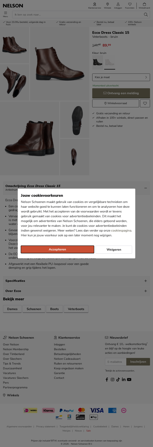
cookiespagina (121, 230)
